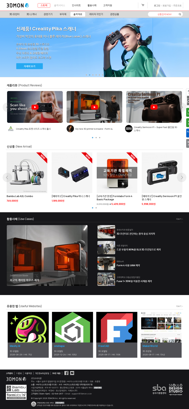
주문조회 (177, 5)
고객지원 (107, 5)
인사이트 (76, 5)
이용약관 (28, 373)
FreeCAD (103, 346)
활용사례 (92, 5)
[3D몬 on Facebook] (66, 372)
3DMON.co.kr (17, 5)
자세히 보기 (29, 66)
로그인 (157, 5)
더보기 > (179, 219)
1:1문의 (19, 373)
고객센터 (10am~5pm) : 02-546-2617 (47, 393)
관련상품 (114, 14)
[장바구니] (142, 5)
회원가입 (167, 5)
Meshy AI (15, 346)
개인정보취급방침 (42, 373)
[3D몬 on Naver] (72, 372)
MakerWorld (150, 346)
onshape (59, 346)
